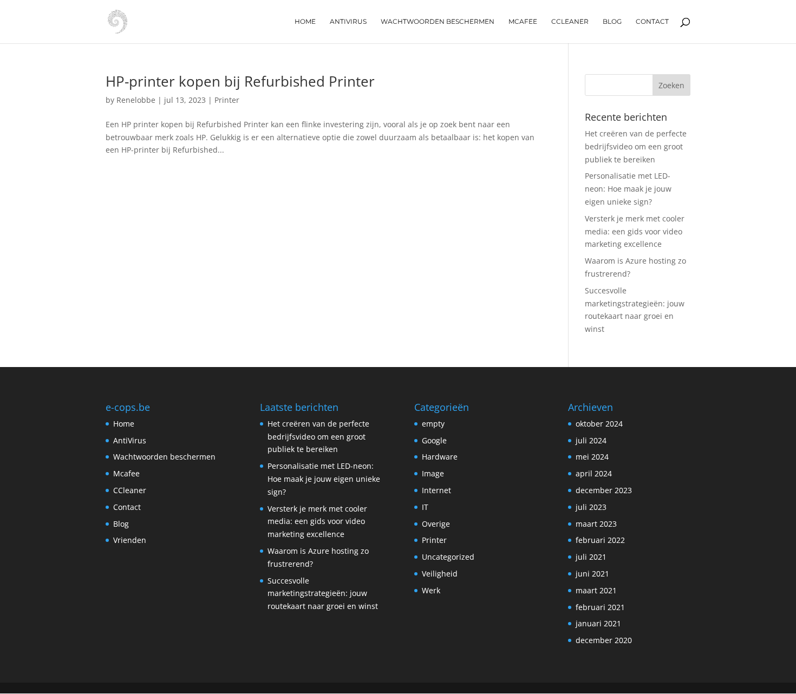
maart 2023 (596, 524)
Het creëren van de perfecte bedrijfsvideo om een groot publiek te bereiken (636, 146)
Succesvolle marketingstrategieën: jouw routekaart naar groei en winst (322, 593)
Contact (652, 21)
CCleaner (570, 21)
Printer (226, 100)
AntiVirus (348, 21)
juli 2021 (591, 557)
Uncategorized (448, 557)
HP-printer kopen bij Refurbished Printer (240, 81)
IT (425, 507)
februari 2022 (600, 540)
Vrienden (129, 540)
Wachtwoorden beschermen (437, 21)
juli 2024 (591, 440)
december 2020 (604, 640)
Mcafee (522, 21)
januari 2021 (598, 623)
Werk (431, 590)
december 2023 (604, 490)
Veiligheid (440, 573)
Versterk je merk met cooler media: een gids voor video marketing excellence (634, 231)
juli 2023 (591, 507)
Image (433, 473)
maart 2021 (596, 590)
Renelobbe (135, 100)
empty (433, 423)
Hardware (440, 456)
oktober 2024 (599, 423)
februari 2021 (600, 607)
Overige (436, 524)
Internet (436, 490)
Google (434, 440)
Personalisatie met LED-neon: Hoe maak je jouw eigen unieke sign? (628, 189)
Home (305, 21)
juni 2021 (592, 573)
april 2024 (594, 473)
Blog (612, 21)
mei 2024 (592, 456)
